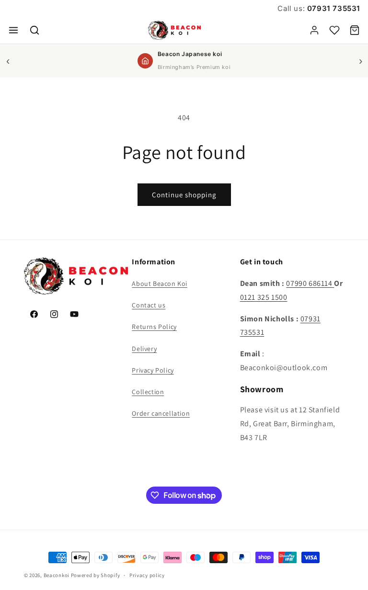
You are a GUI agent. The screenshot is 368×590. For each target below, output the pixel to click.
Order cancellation (161, 413)
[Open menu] (13, 30)
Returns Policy (154, 326)
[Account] (314, 30)
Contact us (148, 305)
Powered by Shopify (95, 575)
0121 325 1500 (264, 297)
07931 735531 (332, 8)
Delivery (144, 348)
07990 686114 (310, 283)
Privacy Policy (152, 370)
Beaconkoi (56, 575)
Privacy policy (147, 575)
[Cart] (354, 30)
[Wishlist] (334, 30)
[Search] (34, 30)
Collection (148, 391)
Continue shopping (184, 194)
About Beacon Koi (159, 283)
